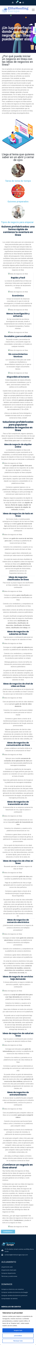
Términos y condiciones (9, 1276)
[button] (16, 3)
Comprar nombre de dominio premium (14, 1295)
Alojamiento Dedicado (8, 1270)
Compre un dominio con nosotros (12, 1289)
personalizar (18, 1335)
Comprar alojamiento (8, 1273)
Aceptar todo (18, 1330)
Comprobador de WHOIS (9, 1298)
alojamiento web (7, 1267)
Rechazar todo (18, 1341)
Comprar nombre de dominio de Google (14, 1292)
